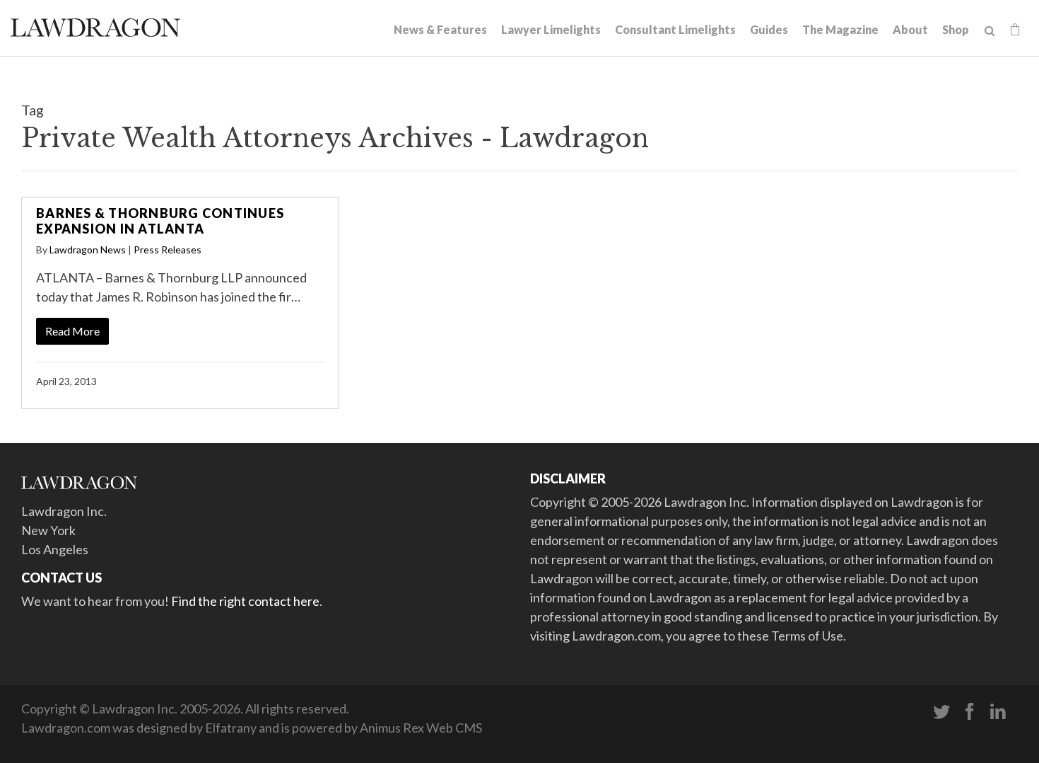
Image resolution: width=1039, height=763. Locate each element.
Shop (955, 29)
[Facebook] (969, 712)
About (910, 29)
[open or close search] (990, 31)
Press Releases (167, 249)
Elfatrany (231, 727)
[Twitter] (941, 712)
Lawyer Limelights (551, 29)
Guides (769, 29)
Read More (72, 331)
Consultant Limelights (675, 29)
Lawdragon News (87, 249)
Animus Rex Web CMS (421, 727)
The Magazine (840, 29)
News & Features (440, 29)
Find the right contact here (245, 601)
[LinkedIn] (998, 712)
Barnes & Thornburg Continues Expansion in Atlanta (160, 220)
